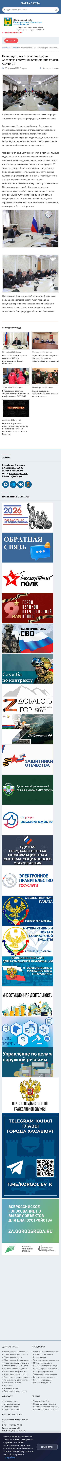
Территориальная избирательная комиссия (22, 1351)
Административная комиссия (16, 1366)
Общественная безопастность (16, 1360)
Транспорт (8, 1385)
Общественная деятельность (16, 1354)
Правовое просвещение (43, 1380)
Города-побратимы (12, 1409)
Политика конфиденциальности (46, 1409)
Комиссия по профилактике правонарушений (22, 1371)
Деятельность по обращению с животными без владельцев (28, 1391)
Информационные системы (44, 1404)
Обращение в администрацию (45, 1351)
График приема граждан (43, 1354)
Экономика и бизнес (12, 1383)
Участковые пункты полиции (45, 1374)
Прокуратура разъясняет (43, 1371)
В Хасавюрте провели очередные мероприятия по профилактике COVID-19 (15, 393)
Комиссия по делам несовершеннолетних (21, 1374)
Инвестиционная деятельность (17, 1363)
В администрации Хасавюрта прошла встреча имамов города (45, 393)
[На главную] (23, 20)
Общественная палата (13, 1357)
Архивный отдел (11, 1388)
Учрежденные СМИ (41, 1401)
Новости (55, 68)
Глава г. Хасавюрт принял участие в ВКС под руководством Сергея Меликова (14, 359)
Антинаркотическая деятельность (18, 1368)
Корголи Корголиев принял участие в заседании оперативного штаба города (45, 358)
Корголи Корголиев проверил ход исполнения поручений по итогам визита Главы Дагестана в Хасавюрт (15, 428)
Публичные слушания (42, 1383)
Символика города (12, 1404)
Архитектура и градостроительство (18, 1377)
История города (10, 1401)
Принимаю (47, 1447)
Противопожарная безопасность (47, 1407)
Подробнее (10, 1457)
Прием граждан (39, 1357)
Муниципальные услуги (42, 1363)
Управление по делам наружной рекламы (21, 1380)
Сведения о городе (12, 1407)
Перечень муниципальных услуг (46, 1366)
